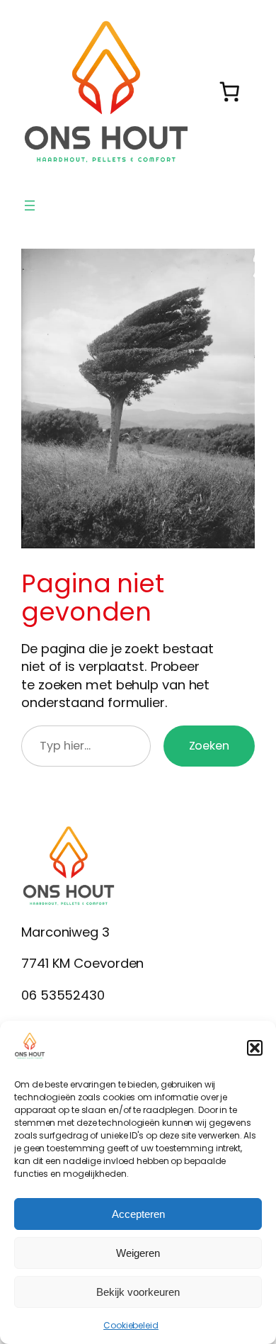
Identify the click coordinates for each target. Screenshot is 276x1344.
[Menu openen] (29, 205)
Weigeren (138, 1253)
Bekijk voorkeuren (138, 1292)
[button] (255, 1048)
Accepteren (138, 1214)
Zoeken (209, 746)
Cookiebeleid (131, 1325)
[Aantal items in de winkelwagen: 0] (230, 92)
